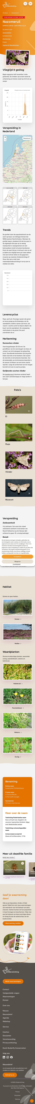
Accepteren (17, 556)
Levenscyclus (7, 36)
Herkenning (6, 39)
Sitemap (17, 1099)
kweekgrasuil (9, 374)
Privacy (17, 1091)
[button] (5, 137)
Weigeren (17, 561)
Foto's (5, 42)
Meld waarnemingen (13, 981)
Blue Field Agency (19, 1088)
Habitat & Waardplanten (11, 45)
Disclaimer (17, 1095)
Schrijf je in (9, 1075)
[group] (14, 874)
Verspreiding (7, 33)
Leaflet (21, 135)
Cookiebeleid (16, 564)
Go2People (22, 1086)
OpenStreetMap (25, 135)
